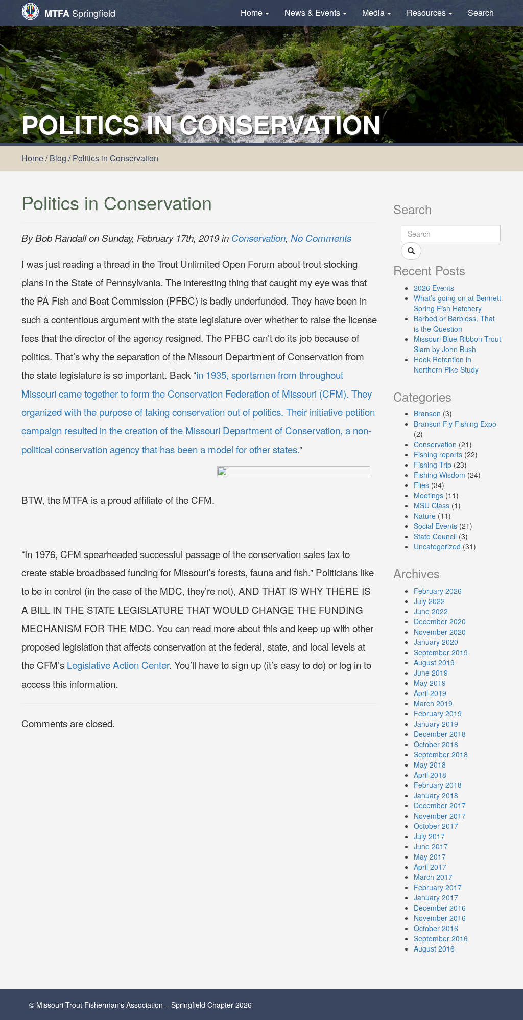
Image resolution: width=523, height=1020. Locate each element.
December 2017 (440, 805)
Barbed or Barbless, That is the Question (454, 323)
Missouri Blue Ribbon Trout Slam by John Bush (457, 344)
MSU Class (431, 505)
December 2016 (440, 907)
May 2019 (430, 683)
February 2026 (438, 591)
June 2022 (431, 611)
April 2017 (430, 867)
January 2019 (436, 723)
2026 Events (434, 288)
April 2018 (430, 775)
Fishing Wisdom (439, 475)
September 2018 (441, 754)
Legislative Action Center (118, 664)
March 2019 (433, 703)
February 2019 (438, 713)
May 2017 (430, 856)
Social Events (435, 526)
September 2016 (441, 938)
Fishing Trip (432, 464)
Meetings (428, 495)
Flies (421, 485)
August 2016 (434, 948)
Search (481, 12)
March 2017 (433, 877)
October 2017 (436, 826)
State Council (435, 536)
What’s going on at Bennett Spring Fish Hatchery (457, 303)
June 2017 (431, 846)
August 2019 (434, 662)
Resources (426, 12)
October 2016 (436, 928)
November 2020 (440, 632)
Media (373, 12)
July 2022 (429, 601)
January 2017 (436, 897)
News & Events (312, 12)
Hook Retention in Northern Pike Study (446, 364)
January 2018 (436, 795)
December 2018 (440, 734)
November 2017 (440, 815)
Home (252, 12)
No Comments (321, 237)
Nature (425, 516)
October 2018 (436, 744)
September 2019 (441, 652)
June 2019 (431, 672)
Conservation (258, 237)
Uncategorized (437, 546)
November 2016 (440, 918)
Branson (427, 413)
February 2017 (438, 887)
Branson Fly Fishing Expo (455, 424)
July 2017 (429, 836)
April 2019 (430, 693)
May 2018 (430, 764)
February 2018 (438, 785)
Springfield (79, 13)
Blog (58, 158)
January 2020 (436, 642)
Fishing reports (438, 454)
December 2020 (440, 621)
